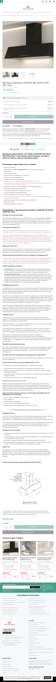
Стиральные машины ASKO (36, 607)
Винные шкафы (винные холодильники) (39, 628)
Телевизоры (32, 645)
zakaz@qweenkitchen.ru (10, 635)
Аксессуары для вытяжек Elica (37, 602)
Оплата (4, 660)
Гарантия (4, 662)
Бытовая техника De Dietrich (10, 607)
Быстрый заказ (11, 577)
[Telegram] (34, 144)
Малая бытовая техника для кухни (38, 634)
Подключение (6, 664)
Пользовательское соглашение (10, 670)
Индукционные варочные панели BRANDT (13, 602)
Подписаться (35, 587)
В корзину (34, 116)
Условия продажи (7, 666)
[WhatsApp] (32, 144)
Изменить (24, 98)
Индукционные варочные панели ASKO (39, 613)
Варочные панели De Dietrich (10, 609)
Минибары (31, 636)
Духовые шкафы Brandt (8, 604)
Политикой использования (25, 678)
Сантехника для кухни (34, 643)
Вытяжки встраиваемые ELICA (37, 600)
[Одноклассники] (24, 144)
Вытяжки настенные (12, 138)
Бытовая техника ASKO (8, 613)
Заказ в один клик (28, 122)
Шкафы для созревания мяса (36, 647)
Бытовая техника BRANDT (9, 598)
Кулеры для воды (33, 632)
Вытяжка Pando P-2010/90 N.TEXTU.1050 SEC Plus (9, 558)
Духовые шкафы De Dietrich (9, 611)
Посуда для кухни (33, 638)
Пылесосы (31, 640)
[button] (27, 579)
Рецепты (4, 674)
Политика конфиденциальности (10, 668)
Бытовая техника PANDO (36, 138)
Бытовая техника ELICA (35, 598)
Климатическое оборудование (37, 630)
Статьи (4, 672)
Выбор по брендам (47, 138)
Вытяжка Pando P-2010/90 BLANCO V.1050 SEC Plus (44, 558)
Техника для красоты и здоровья (37, 626)
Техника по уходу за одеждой (36, 622)
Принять (47, 677)
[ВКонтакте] (22, 144)
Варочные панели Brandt (9, 600)
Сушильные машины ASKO (36, 609)
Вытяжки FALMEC (33, 604)
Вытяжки (20, 138)
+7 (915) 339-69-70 (8, 629)
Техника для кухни (26, 138)
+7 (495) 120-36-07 (8, 631)
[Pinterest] (27, 144)
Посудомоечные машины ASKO (37, 611)
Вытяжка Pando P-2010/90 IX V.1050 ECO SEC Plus (28, 558)
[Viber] (29, 144)
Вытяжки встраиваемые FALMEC (37, 606)
